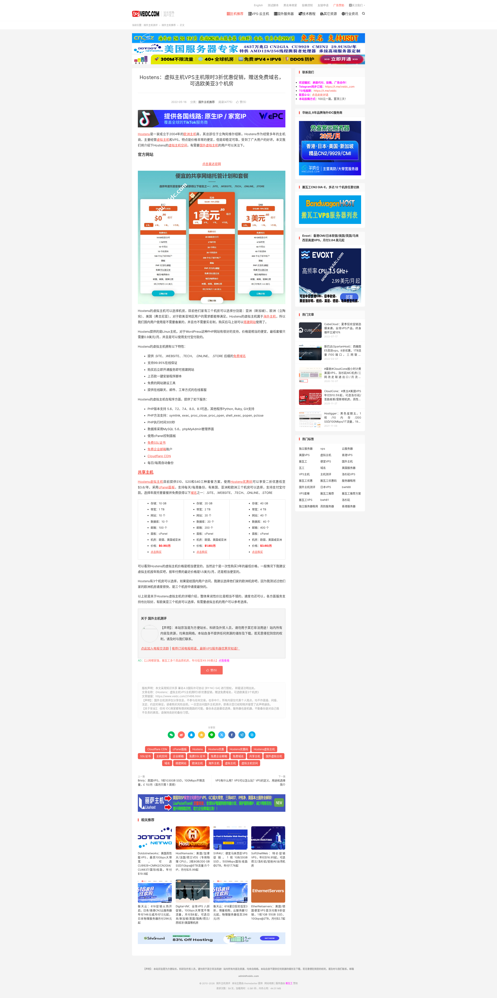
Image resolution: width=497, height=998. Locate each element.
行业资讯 (350, 14)
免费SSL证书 (157, 443)
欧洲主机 (189, 134)
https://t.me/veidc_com (340, 86)
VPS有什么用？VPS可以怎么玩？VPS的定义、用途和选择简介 (250, 782)
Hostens (144, 134)
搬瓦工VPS (305, 499)
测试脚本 (273, 5)
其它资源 (328, 14)
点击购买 (156, 551)
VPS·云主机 (258, 14)
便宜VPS (325, 461)
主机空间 (161, 756)
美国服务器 (348, 467)
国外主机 (347, 461)
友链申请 (323, 5)
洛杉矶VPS (348, 474)
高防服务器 (327, 506)
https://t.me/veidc (325, 90)
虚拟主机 (163, 140)
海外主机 (269, 316)
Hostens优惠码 (241, 482)
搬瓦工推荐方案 (351, 493)
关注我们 (356, 5)
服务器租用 (348, 480)
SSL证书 (145, 756)
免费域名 (239, 356)
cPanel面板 (167, 487)
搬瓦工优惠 (306, 480)
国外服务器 (284, 14)
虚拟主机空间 (178, 145)
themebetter (250, 983)
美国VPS (304, 455)
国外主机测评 (145, 14)
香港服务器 (348, 506)
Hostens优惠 (216, 749)
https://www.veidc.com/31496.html (178, 696)
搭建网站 (249, 322)
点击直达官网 (211, 164)
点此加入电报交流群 (155, 648)
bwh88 (346, 487)
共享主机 (145, 472)
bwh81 (324, 499)
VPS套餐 (304, 493)
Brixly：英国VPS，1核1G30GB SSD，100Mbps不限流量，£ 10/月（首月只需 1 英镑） (171, 782)
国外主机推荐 (169, 25)
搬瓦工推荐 (327, 493)
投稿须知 (307, 5)
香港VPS (347, 455)
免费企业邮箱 (157, 449)
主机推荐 (235, 14)
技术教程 (307, 14)
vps (322, 448)
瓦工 (301, 467)
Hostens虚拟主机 (150, 482)
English (258, 5)
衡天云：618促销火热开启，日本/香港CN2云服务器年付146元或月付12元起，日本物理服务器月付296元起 (155, 914)
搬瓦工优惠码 (328, 480)
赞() (241, 102)
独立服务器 (306, 448)
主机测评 (325, 474)
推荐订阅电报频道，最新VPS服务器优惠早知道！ (206, 648)
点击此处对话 (320, 94)
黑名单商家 (290, 5)
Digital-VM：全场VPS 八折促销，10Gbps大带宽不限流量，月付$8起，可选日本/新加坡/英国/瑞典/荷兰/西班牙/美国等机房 (193, 914)
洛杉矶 (346, 499)
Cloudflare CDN (159, 456)
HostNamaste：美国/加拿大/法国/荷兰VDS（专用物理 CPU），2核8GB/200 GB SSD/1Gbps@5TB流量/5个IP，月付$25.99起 (193, 861)
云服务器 (347, 448)
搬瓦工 (303, 461)
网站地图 (269, 983)
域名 (194, 493)
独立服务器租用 (308, 506)
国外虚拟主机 (209, 145)
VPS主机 (304, 474)
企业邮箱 (178, 756)
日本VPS (325, 487)
